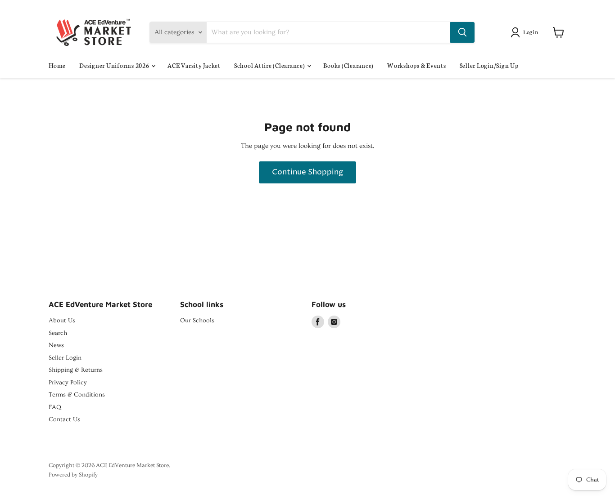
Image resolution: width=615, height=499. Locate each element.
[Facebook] (318, 322)
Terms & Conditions (77, 394)
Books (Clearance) (348, 65)
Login (530, 32)
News (56, 345)
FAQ (55, 407)
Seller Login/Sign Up (489, 65)
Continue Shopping (307, 172)
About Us (62, 320)
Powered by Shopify (73, 475)
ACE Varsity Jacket (194, 65)
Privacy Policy (68, 382)
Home (57, 65)
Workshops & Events (416, 65)
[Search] (462, 32)
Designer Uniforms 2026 (114, 65)
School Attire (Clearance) (270, 65)
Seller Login (65, 357)
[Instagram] (334, 322)
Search (58, 333)
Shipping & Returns (76, 370)
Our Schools (197, 320)
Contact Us (64, 419)
